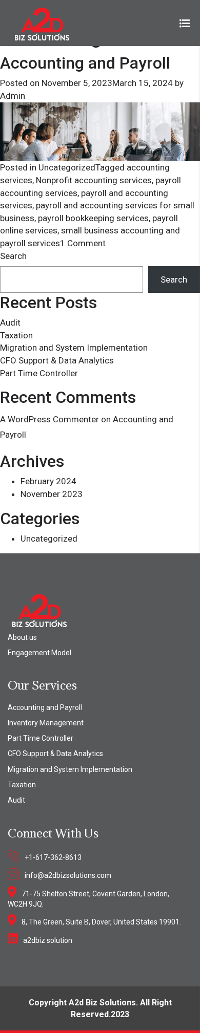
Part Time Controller (39, 373)
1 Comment (83, 243)
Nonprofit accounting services (94, 180)
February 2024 (48, 481)
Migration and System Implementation (74, 347)
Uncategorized (66, 167)
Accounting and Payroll (85, 63)
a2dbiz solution (47, 940)
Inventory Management (46, 723)
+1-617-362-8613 (53, 857)
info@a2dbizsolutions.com (68, 875)
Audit (10, 322)
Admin (12, 96)
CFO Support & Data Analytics (57, 360)
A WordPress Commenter (49, 419)
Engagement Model (39, 653)
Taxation (16, 335)
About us (22, 637)
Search (13, 256)
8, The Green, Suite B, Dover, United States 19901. (101, 922)
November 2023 (52, 494)
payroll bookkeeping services (93, 218)
